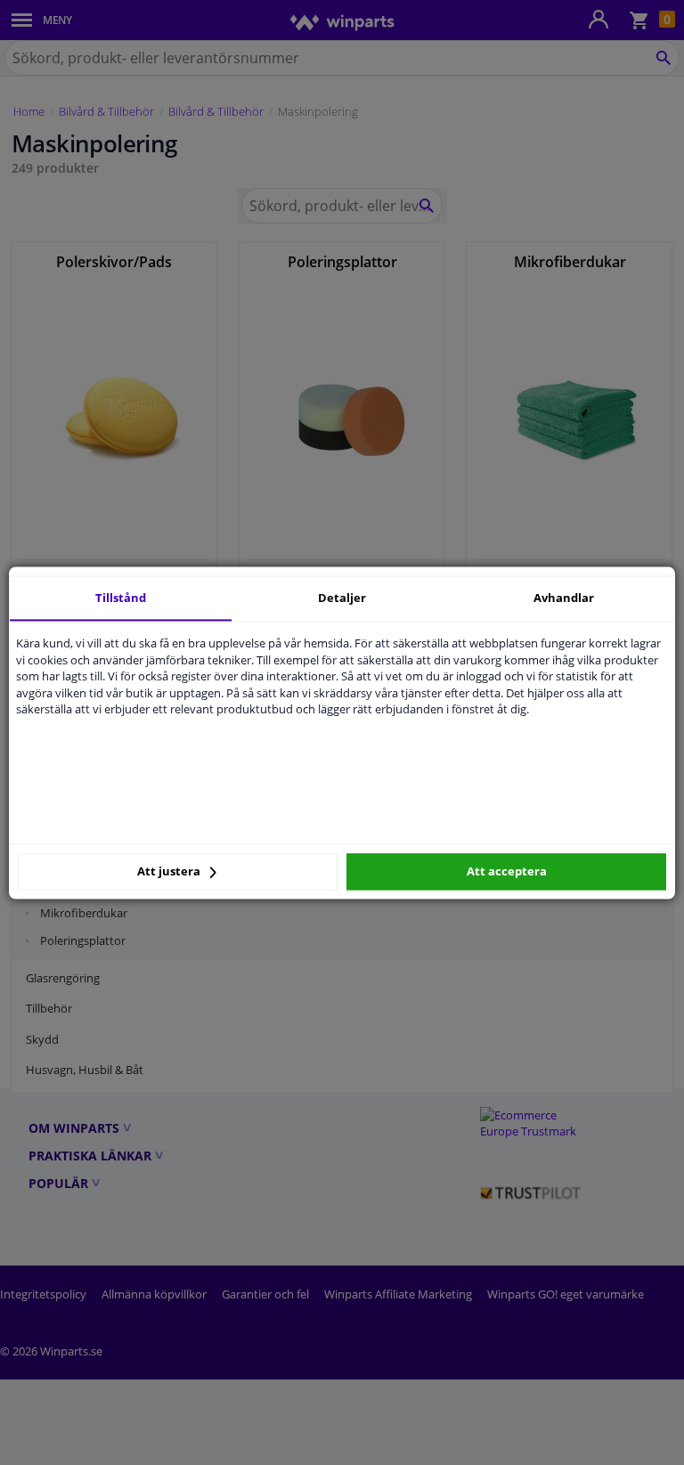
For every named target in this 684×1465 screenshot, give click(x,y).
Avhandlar (563, 598)
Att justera (170, 872)
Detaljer (342, 598)
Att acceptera (507, 872)
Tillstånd (120, 598)
